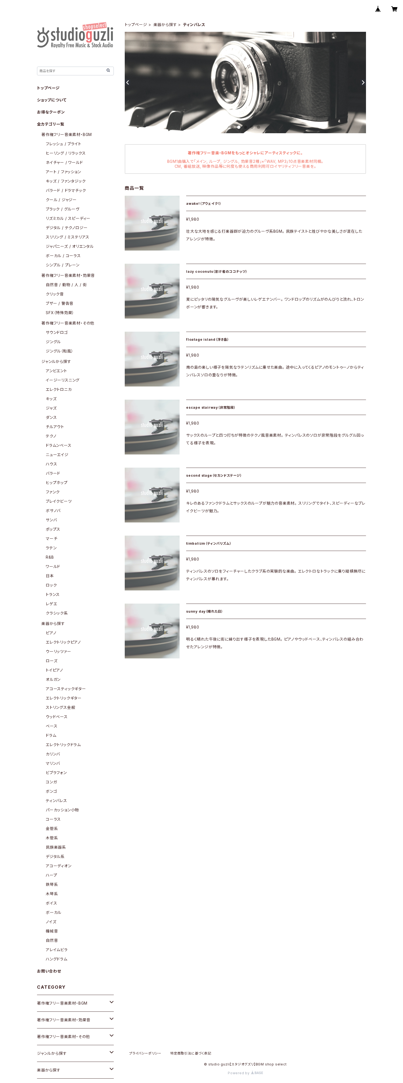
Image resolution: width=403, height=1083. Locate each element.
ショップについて (51, 100)
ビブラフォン (56, 772)
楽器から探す (165, 24)
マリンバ (53, 763)
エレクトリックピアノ (63, 642)
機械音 (52, 931)
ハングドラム (56, 959)
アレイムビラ (57, 949)
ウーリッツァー (58, 651)
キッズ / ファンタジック (66, 181)
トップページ (136, 24)
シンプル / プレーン (63, 265)
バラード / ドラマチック (66, 190)
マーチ (51, 538)
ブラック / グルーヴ (63, 209)
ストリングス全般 (60, 707)
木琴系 (52, 893)
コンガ (51, 782)
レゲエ (51, 603)
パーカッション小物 (62, 810)
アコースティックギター (66, 688)
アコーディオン (59, 865)
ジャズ (51, 408)
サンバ (51, 520)
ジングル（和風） (59, 351)
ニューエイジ (57, 454)
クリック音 (55, 294)
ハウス (51, 464)
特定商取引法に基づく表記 (190, 1053)
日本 (50, 575)
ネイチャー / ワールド (64, 162)
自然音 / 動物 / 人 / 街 (66, 284)
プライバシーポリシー (145, 1053)
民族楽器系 (56, 847)
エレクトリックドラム (63, 744)
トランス (53, 594)
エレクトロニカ (59, 389)
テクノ (51, 436)
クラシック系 (57, 613)
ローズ (51, 660)
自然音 (52, 940)
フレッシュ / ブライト (63, 143)
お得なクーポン (51, 112)
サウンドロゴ (57, 332)
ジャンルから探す (56, 361)
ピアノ (51, 632)
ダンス (51, 417)
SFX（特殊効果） (60, 312)
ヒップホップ (57, 482)
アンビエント (56, 370)
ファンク (53, 492)
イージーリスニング (63, 380)
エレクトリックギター (64, 698)
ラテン (51, 547)
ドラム (51, 735)
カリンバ (53, 754)
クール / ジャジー (61, 199)
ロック (51, 585)
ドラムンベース (59, 445)
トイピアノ (54, 670)
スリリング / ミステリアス (67, 237)
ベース (51, 726)
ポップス (53, 529)
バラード (53, 473)
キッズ (51, 398)
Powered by (239, 1073)
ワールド (53, 566)
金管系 (52, 828)
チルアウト (55, 426)
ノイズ (51, 921)
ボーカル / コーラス (63, 255)
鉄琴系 (52, 884)
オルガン (53, 679)
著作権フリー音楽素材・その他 (67, 323)
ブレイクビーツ (59, 501)
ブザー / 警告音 (59, 303)
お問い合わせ (49, 971)
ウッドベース (57, 716)
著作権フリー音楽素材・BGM (66, 134)
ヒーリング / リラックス (66, 153)
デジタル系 (55, 856)
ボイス (51, 903)
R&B (50, 557)
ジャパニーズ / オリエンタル (70, 246)
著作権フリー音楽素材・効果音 (68, 275)
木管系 (52, 837)
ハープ (51, 875)
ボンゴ (51, 791)
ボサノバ (53, 510)
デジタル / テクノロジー (66, 227)
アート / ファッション (63, 171)
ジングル (53, 341)
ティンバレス (56, 800)
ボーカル (53, 912)
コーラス (53, 819)
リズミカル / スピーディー (68, 218)
